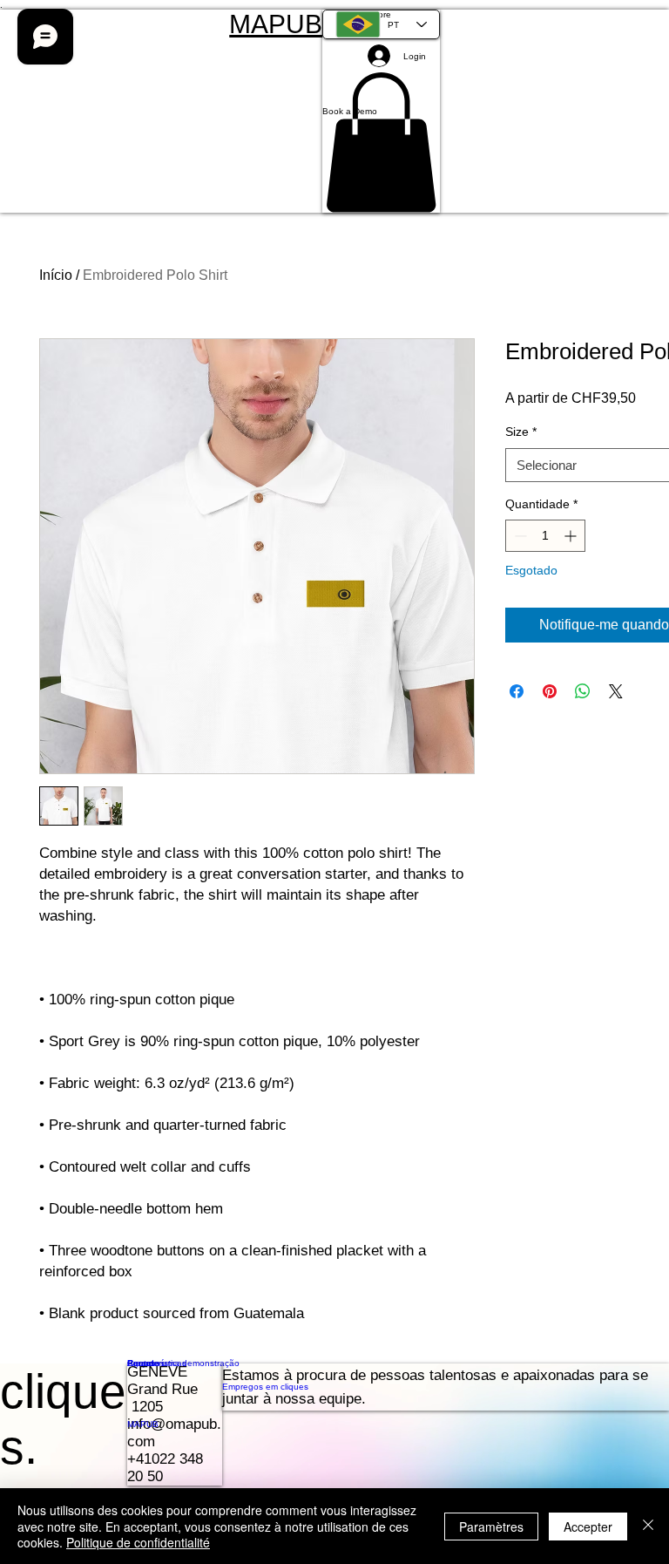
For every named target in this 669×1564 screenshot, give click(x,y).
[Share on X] (615, 691)
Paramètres (491, 1526)
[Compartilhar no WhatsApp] (582, 691)
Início (55, 275)
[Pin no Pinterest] (549, 691)
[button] (381, 111)
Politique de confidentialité (138, 1542)
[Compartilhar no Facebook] (516, 691)
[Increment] (572, 535)
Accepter (588, 1526)
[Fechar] (648, 1526)
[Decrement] (519, 535)
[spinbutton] (545, 535)
